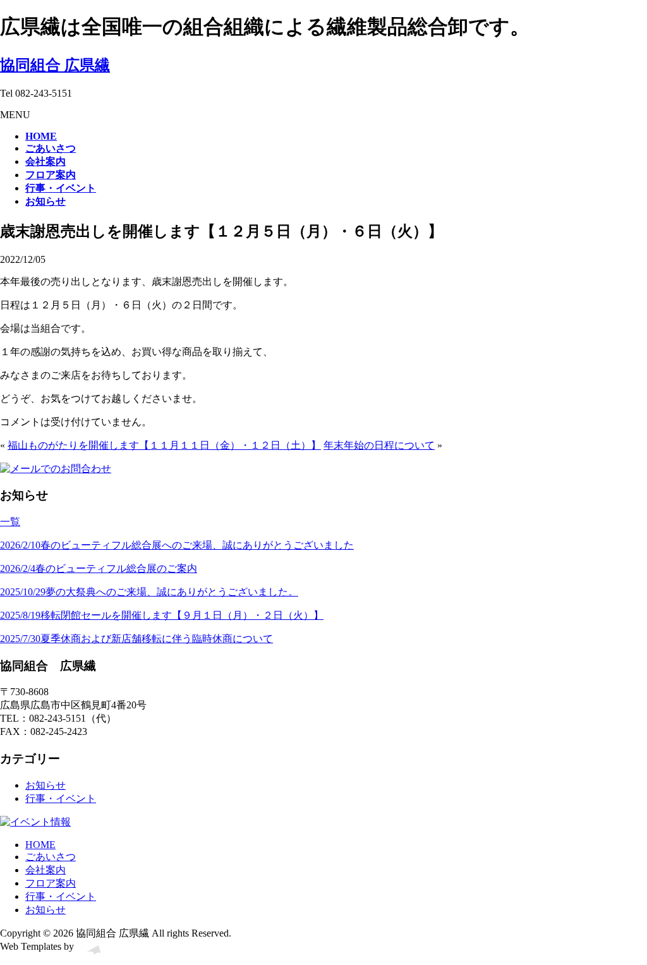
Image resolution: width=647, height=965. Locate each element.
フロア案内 (50, 883)
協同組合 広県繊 (55, 65)
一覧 (10, 521)
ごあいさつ (50, 856)
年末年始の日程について (379, 445)
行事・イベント (60, 798)
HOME (40, 844)
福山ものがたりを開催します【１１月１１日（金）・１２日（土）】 (164, 445)
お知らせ (45, 785)
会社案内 (45, 870)
